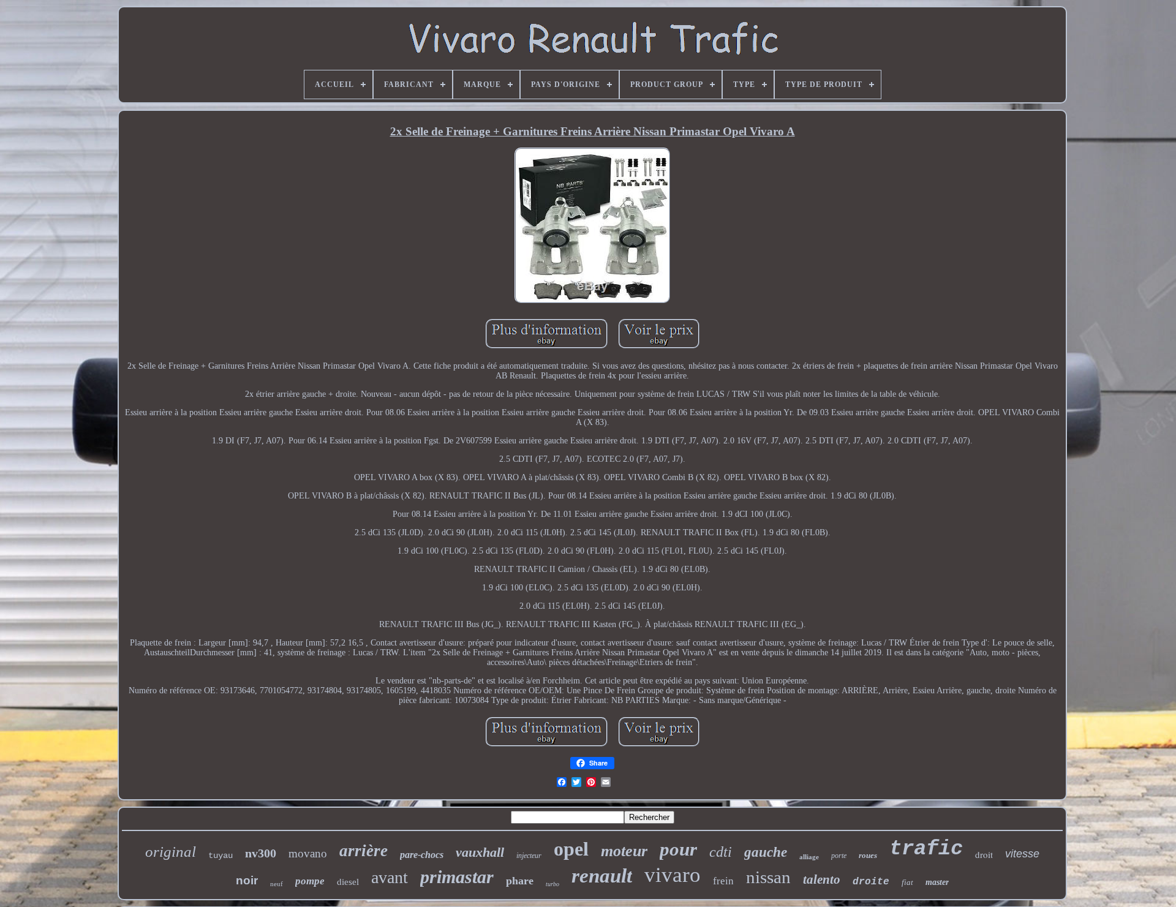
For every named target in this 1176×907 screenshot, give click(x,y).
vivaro (672, 875)
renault (601, 876)
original (170, 851)
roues (868, 855)
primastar (457, 877)
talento (821, 879)
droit (984, 854)
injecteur (528, 855)
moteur (624, 851)
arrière (363, 850)
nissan (768, 877)
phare (519, 881)
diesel (348, 882)
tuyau (220, 855)
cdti (720, 852)
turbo (552, 884)
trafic (926, 848)
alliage (809, 856)
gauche (765, 852)
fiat (907, 882)
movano (307, 853)
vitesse (1022, 854)
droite (871, 881)
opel (571, 849)
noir (247, 880)
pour (678, 849)
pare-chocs (421, 854)
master (937, 882)
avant (389, 877)
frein (723, 881)
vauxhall (480, 852)
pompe (310, 881)
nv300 (260, 853)
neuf (276, 883)
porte (838, 855)
